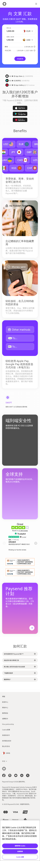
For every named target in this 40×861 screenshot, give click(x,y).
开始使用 (20, 59)
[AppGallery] (20, 120)
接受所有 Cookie (20, 846)
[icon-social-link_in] (10, 775)
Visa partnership (8, 724)
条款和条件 (6, 735)
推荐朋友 (5, 713)
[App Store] (20, 108)
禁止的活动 (6, 746)
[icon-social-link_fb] (4, 775)
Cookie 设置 (20, 857)
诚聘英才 (5, 719)
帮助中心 (5, 707)
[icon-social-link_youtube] (15, 775)
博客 (3, 696)
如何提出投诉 (6, 741)
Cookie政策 (6, 730)
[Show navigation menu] (36, 4)
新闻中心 (5, 702)
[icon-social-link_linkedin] (21, 775)
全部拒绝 (20, 851)
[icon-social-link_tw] (27, 775)
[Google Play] (20, 114)
